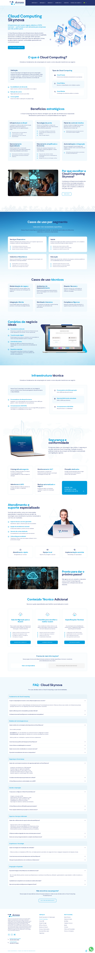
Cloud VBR (41, 921)
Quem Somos (67, 917)
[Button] (9, 935)
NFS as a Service (43, 925)
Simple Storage (42, 923)
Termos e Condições (69, 931)
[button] (37, 3)
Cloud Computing (43, 919)
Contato (66, 927)
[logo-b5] (77, 951)
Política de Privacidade (69, 929)
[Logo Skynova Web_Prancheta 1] (17, 3)
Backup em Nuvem (43, 927)
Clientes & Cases (68, 919)
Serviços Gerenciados (44, 929)
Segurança (41, 933)
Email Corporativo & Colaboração (47, 917)
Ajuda (65, 925)
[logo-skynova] (20, 915)
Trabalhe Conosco (68, 923)
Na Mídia (66, 921)
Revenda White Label (44, 931)
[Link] (74, 488)
